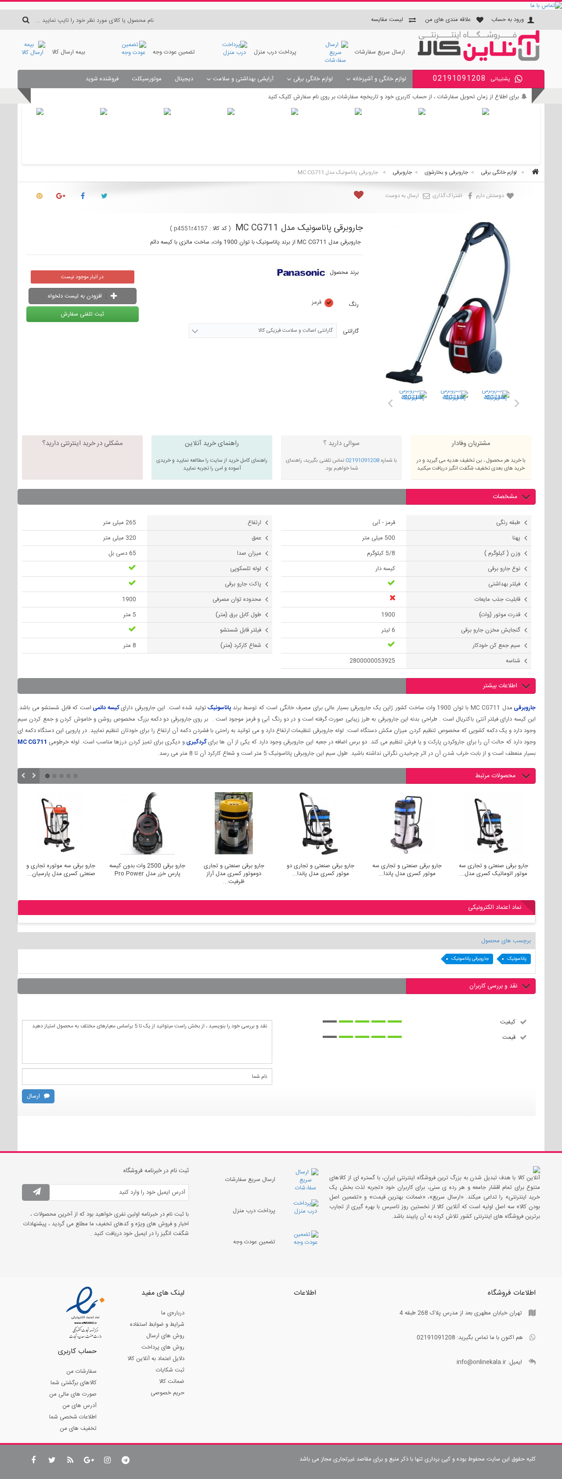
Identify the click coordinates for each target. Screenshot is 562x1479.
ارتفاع (254, 523)
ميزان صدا (249, 553)
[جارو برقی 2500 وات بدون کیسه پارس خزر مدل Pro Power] (147, 824)
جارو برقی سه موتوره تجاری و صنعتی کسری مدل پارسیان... (60, 870)
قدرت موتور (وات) (499, 615)
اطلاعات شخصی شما (73, 1417)
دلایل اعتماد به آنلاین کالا (155, 1359)
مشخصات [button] (505, 497)
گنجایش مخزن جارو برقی (490, 630)
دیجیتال (184, 79)
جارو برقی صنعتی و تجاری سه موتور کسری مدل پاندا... (407, 870)
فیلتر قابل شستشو (240, 630)
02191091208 (362, 460)
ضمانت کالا (171, 1381)
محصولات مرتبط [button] (496, 776)
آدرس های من (79, 1406)
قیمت (508, 1037)
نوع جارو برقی (504, 569)
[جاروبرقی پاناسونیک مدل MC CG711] (412, 404)
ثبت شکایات (170, 1370)
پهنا (516, 538)
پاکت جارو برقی (243, 584)
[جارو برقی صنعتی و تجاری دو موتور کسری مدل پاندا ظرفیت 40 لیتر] (320, 824)
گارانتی (350, 331)
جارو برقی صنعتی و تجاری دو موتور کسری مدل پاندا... (320, 870)
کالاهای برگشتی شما (73, 1383)
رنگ (353, 304)
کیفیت (507, 1021)
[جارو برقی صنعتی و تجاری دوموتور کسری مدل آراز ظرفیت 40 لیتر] (234, 824)
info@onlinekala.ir (481, 1362)
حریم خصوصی (167, 1393)
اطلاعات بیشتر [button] (500, 686)
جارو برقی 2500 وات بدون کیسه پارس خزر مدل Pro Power (147, 870)
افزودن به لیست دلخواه (76, 296)
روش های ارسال (165, 1336)
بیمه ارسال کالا (68, 52)
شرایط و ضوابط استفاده (157, 1324)
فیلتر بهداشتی (504, 584)
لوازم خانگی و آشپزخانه (379, 79)
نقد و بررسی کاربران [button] (493, 986)
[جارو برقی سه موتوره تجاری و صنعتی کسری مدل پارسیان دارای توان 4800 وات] (61, 824)
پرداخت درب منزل (275, 52)
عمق (256, 538)
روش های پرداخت (162, 1347)
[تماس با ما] (281, 6)
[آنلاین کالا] (478, 60)
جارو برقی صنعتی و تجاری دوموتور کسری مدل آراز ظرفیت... (234, 874)
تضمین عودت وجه (174, 52)
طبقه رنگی (508, 523)
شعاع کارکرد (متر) (240, 645)
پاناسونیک (516, 959)
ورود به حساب (507, 20)
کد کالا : (218, 229)
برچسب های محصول (506, 941)
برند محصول (344, 272)
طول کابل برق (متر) (238, 615)
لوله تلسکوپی (245, 569)
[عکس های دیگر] (389, 401)
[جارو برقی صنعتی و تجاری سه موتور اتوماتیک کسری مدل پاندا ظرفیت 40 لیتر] (493, 824)
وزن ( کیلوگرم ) (502, 553)
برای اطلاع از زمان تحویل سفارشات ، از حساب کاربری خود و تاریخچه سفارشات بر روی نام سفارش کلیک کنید (393, 97)
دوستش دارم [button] (490, 195)
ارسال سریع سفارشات (380, 52)
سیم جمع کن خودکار (496, 645)
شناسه (513, 661)
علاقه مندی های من (448, 20)
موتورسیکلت (147, 79)
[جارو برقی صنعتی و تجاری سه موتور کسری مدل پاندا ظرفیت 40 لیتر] (407, 824)
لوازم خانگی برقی (313, 79)
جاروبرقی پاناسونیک (470, 959)
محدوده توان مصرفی (237, 599)
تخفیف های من (78, 1428)
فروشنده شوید (102, 79)
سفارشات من (81, 1371)
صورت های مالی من (73, 1394)
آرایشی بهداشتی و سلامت (243, 79)
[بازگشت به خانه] (534, 172)
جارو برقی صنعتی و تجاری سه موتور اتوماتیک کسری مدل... (493, 870)
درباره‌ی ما (172, 1313)
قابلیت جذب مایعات (497, 599)
